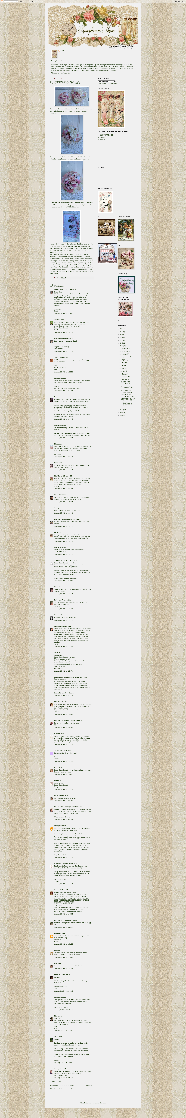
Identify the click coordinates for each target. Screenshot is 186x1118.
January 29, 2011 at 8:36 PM (63, 884)
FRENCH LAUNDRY (61, 975)
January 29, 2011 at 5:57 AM (63, 696)
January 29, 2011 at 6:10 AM (63, 715)
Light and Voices (60, 600)
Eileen (56, 615)
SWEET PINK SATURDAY (125, 383)
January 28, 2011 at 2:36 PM (63, 419)
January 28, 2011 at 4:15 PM (63, 502)
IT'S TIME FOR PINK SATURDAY (127, 396)
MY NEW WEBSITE (106, 135)
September (125, 357)
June (123, 366)
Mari (56, 444)
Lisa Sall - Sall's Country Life (64, 519)
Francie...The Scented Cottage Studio (67, 721)
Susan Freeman (59, 357)
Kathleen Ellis (59, 702)
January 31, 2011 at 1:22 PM (63, 1031)
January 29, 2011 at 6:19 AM (63, 728)
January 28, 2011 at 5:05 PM (63, 541)
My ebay (102, 138)
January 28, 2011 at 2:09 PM (63, 351)
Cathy (56, 1037)
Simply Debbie (59, 890)
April (123, 371)
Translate (113, 83)
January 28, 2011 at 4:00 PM (63, 489)
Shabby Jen (58, 1069)
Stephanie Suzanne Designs (63, 864)
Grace (56, 587)
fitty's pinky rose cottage (63, 920)
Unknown (57, 933)
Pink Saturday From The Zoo (127, 391)
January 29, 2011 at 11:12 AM (63, 820)
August (124, 360)
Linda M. (57, 768)
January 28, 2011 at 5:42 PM (63, 554)
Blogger (102, 1103)
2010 (121, 410)
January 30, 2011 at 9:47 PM (63, 969)
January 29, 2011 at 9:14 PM (63, 914)
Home (72, 1086)
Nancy (56, 397)
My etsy (102, 140)
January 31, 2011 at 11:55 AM (63, 1010)
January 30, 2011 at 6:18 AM (63, 944)
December (125, 349)
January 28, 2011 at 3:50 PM (63, 457)
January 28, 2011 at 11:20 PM (63, 671)
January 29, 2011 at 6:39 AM (63, 745)
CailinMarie (58, 495)
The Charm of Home (61, 476)
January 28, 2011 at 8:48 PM (63, 620)
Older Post (89, 1086)
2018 (121, 332)
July (123, 363)
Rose (55, 963)
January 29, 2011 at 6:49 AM (63, 762)
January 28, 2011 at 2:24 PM (63, 391)
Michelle (57, 734)
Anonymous (58, 826)
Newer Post (54, 1086)
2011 (121, 346)
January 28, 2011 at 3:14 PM (63, 438)
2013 (121, 340)
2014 (121, 338)
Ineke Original (59, 796)
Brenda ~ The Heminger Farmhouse (66, 807)
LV (55, 532)
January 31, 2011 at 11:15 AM (63, 991)
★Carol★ (57, 320)
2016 (121, 335)
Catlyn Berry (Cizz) (61, 751)
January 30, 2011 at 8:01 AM (63, 957)
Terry (56, 653)
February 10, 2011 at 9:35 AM (63, 1078)
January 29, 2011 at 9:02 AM (63, 790)
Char (62, 51)
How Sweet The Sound (58, 267)
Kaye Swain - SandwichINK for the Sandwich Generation (70, 678)
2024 (122, 329)
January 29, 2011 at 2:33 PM (63, 858)
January (124, 380)
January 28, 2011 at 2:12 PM (63, 372)
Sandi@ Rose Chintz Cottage (64, 290)
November (125, 351)
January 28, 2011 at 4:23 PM (63, 513)
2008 (122, 416)
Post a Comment (58, 1082)
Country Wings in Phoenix (63, 561)
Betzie (56, 463)
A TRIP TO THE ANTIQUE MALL (127, 387)
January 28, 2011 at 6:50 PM (63, 594)
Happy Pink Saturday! (61, 785)
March (123, 374)
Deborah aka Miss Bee (61, 339)
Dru (55, 950)
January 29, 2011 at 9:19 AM (63, 801)
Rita (55, 1016)
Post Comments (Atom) (67, 1089)
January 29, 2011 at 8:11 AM (63, 775)
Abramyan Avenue (60, 626)
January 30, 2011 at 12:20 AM (63, 927)
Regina (56, 781)
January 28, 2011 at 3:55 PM (63, 470)
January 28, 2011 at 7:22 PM (63, 609)
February (124, 377)
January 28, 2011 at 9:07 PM (63, 647)
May (123, 368)
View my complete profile (60, 73)
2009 (122, 413)
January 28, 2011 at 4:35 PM (63, 526)
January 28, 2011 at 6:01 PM (63, 581)
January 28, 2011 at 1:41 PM (63, 314)
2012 (121, 343)
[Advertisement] (107, 153)
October (124, 354)
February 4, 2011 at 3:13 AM (63, 1063)
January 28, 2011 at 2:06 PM (63, 333)
